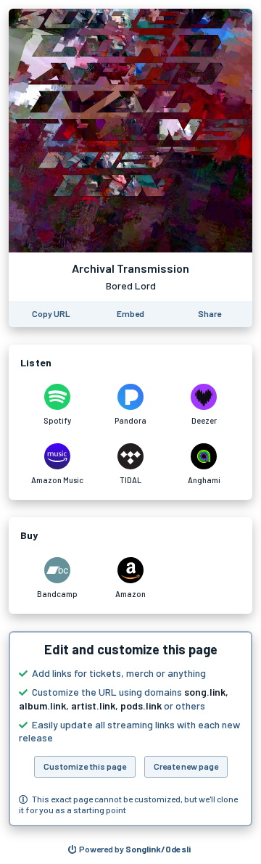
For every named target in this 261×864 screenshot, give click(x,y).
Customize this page (85, 766)
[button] (130, 728)
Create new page (186, 766)
